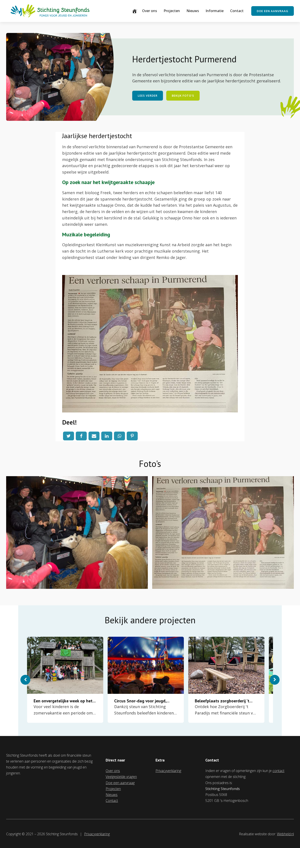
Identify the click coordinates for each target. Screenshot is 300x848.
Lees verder (147, 96)
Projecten (172, 10)
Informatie (215, 10)
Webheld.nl (285, 834)
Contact (237, 10)
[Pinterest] (132, 436)
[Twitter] (68, 436)
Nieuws (192, 10)
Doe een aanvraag (272, 11)
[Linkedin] (106, 436)
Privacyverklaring (168, 770)
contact (278, 770)
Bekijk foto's (183, 96)
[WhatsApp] (119, 436)
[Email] (94, 436)
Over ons (149, 10)
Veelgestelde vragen (121, 776)
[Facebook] (81, 436)
